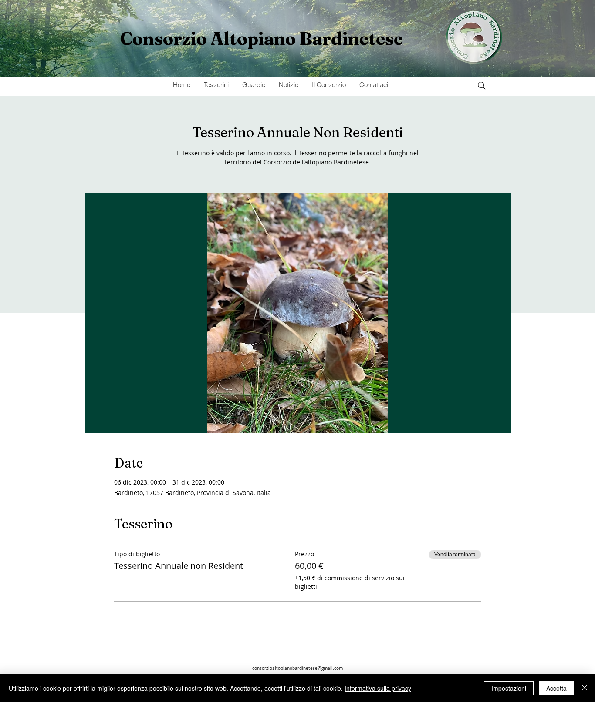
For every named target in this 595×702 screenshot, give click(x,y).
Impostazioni (508, 688)
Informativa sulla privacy (378, 688)
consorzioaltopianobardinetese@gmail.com (297, 668)
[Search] (482, 86)
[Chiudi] (584, 688)
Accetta (556, 688)
